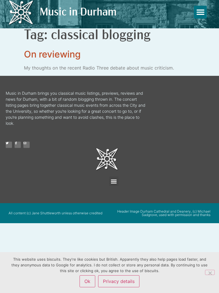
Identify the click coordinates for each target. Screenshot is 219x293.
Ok (87, 281)
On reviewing (52, 54)
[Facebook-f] (18, 145)
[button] (200, 12)
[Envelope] (26, 145)
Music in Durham (78, 12)
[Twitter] (9, 145)
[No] (210, 272)
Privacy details (119, 281)
